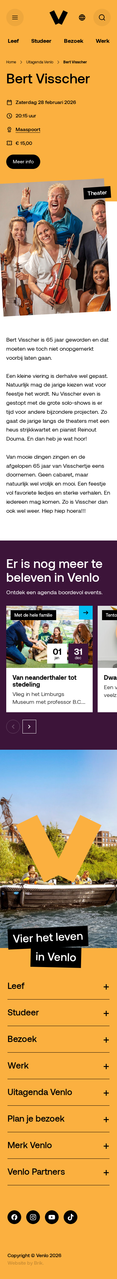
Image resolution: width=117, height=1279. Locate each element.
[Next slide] (29, 726)
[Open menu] (15, 17)
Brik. (39, 1263)
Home (11, 62)
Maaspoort (28, 129)
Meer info (23, 161)
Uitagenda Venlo (39, 62)
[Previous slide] (13, 726)
